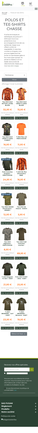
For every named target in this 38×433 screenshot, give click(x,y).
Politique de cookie (8, 416)
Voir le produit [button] (7, 118)
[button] (16, 4)
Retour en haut (19, 334)
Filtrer (14, 80)
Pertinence (15, 75)
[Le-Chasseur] (6, 4)
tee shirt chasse (13, 66)
